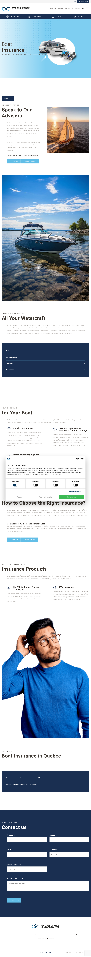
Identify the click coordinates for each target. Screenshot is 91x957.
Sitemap (68, 952)
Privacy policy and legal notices (46, 938)
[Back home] (16, 8)
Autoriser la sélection (45, 497)
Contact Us (14, 161)
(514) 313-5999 (83, 1)
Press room (60, 8)
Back (6, 98)
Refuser (19, 497)
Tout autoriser (71, 497)
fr (75, 1)
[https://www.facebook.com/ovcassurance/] (41, 952)
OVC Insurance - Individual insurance (34, 54)
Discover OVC (53, 8)
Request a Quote (30, 540)
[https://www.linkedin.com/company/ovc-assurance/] (49, 952)
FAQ (73, 8)
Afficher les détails (75, 491)
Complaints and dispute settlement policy (65, 934)
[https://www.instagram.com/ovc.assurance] (45, 952)
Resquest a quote (30, 161)
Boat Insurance (49, 54)
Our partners (67, 8)
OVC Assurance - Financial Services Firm (12, 54)
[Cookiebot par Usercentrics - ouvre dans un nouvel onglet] (76, 459)
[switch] (35, 485)
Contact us (78, 8)
